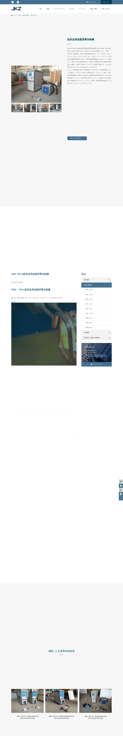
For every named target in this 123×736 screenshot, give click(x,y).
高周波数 (86, 280)
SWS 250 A (87, 327)
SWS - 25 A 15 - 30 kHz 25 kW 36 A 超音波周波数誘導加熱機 (27, 717)
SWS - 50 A (87, 299)
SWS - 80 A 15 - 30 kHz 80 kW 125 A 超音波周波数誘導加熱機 (96, 717)
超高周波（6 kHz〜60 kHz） (92, 338)
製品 (40, 9)
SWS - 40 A (87, 294)
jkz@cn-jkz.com (92, 350)
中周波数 (86, 332)
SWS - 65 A (87, 304)
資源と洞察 (93, 9)
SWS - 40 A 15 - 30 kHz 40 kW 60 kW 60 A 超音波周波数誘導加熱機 (61, 717)
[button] (60, 108)
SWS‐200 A (87, 323)
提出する (44, 445)
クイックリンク (96, 364)
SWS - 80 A (87, 309)
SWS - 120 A (88, 313)
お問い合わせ (105, 9)
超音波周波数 (25, 15)
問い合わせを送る (75, 138)
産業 (48, 9)
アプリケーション (59, 9)
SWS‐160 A (34, 15)
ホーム (15, 15)
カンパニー (82, 9)
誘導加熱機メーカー (96, 59)
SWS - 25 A (87, 290)
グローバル (92, 2)
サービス (71, 9)
